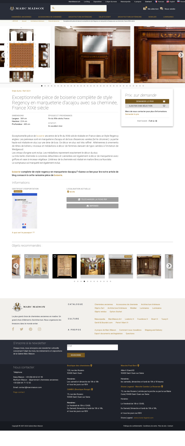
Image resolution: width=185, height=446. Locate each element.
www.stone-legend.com (143, 418)
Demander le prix (150, 101)
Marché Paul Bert (130, 365)
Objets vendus (100, 311)
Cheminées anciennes (21, 17)
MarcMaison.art (74, 1)
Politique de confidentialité (132, 426)
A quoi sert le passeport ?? (23, 232)
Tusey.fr (164, 319)
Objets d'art (105, 17)
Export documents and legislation (109, 333)
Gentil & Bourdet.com (104, 322)
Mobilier (152, 17)
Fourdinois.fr (142, 319)
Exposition (98, 1)
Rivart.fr (154, 319)
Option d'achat (116, 311)
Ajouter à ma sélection (147, 106)
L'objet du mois (111, 1)
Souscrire (76, 355)
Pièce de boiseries (54, 21)
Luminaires (168, 17)
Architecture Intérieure (80, 17)
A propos (137, 1)
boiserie (40, 135)
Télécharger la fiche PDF (92, 199)
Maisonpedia (125, 1)
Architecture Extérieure (130, 17)
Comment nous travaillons (130, 330)
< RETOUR (15, 21)
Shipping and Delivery (153, 330)
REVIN (71, 192)
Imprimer (92, 206)
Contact (148, 1)
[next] (181, 55)
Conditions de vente (150, 426)
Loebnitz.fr (129, 319)
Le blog (87, 1)
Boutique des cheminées (80, 365)
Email (69, 346)
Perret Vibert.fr (122, 322)
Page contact (19, 392)
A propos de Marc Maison (105, 330)
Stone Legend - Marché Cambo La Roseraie (142, 386)
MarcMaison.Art (115, 319)
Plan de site (162, 426)
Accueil (24, 21)
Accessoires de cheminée (50, 17)
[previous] (4, 55)
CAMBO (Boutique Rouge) (80, 389)
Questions (130, 333)
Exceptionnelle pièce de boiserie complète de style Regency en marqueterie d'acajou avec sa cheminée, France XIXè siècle (99, 21)
